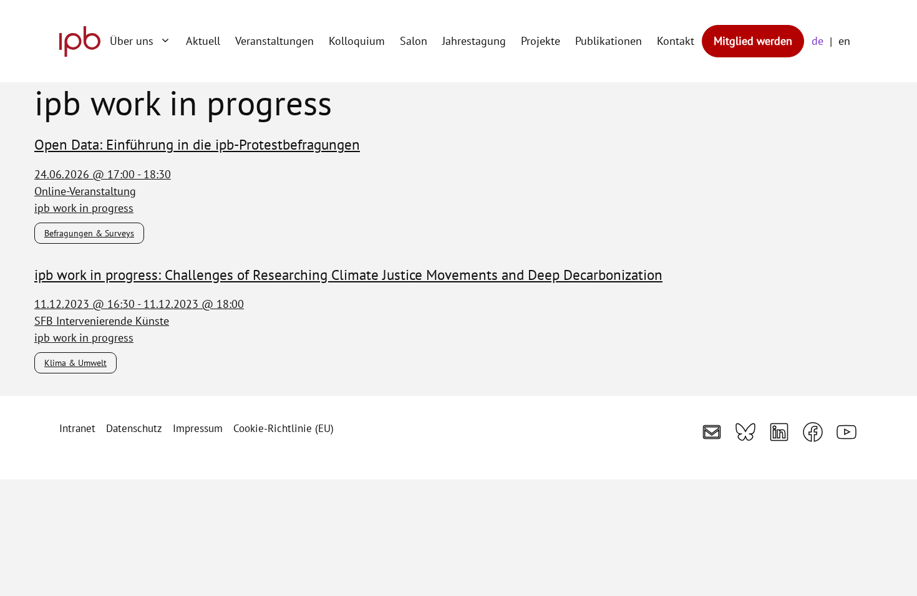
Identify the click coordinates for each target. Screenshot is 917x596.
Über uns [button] (131, 41)
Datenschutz (134, 428)
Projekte (540, 41)
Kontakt (675, 41)
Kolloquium (357, 41)
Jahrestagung (474, 41)
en (844, 41)
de (817, 41)
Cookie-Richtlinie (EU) (283, 428)
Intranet (77, 428)
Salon (413, 41)
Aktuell (203, 41)
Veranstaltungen (274, 41)
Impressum (198, 428)
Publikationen (608, 41)
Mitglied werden (753, 41)
